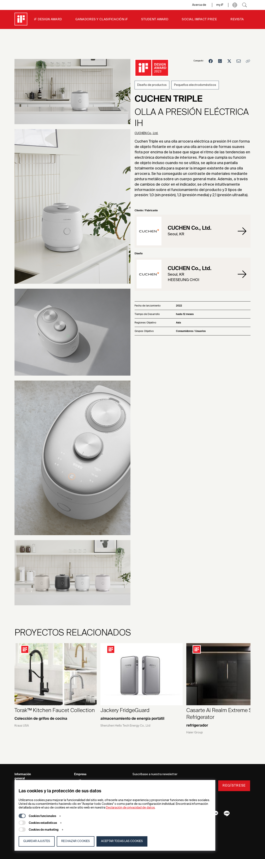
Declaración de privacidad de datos (130, 807)
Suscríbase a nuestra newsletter (154, 774)
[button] (234, 5)
